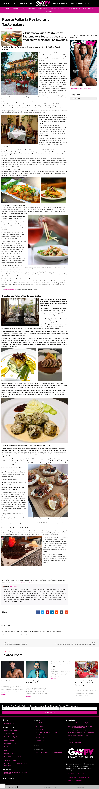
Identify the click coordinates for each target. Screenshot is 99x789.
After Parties (39, 726)
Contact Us (81, 774)
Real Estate (79, 3)
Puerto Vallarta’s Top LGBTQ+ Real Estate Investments (15, 764)
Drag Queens (39, 729)
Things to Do (65, 3)
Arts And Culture (72, 739)
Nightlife (22, 3)
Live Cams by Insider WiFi (11, 730)
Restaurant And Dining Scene (10, 634)
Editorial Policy (71, 777)
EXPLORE (4, 3)
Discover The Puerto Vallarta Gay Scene (34, 631)
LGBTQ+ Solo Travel (10, 753)
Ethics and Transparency (85, 777)
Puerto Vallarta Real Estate (27, 634)
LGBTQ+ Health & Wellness (54, 631)
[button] (38, 612)
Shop (83, 8)
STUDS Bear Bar (40, 741)
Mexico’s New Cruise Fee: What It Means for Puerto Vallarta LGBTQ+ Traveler (61, 664)
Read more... (4, 694)
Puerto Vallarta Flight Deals (11, 737)
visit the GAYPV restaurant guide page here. (24, 582)
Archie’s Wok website (10, 289)
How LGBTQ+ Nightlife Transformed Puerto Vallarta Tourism (48, 733)
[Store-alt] (18, 787)
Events (7, 8)
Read (89, 8)
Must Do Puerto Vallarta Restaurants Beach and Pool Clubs (49, 753)
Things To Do (70, 720)
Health (73, 3)
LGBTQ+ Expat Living (10, 743)
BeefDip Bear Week (9, 723)
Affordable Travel (9, 733)
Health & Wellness (42, 8)
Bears (5, 750)
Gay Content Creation (10, 760)
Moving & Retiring (9, 740)
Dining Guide (56, 3)
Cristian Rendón (6, 681)
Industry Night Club (41, 737)
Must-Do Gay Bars (41, 723)
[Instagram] (15, 787)
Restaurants (30, 8)
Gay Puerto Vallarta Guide (8, 631)
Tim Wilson (13, 586)
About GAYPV (71, 774)
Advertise (70, 780)
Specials (63, 8)
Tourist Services (73, 8)
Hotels (31, 3)
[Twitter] (10, 787)
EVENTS (14, 3)
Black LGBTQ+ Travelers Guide (12, 757)
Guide (86, 3)
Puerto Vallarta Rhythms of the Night (77, 723)
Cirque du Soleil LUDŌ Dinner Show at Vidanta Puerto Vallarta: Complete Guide (80, 726)
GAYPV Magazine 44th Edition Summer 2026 (82, 88)
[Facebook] (7, 787)
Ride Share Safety (9, 747)
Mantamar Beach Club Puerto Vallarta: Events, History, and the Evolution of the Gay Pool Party (80, 731)
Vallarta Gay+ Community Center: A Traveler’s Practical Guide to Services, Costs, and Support (86, 683)
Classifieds (49, 11)
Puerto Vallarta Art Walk (74, 742)
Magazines (79, 780)
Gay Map (19, 631)
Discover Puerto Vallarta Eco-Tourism (77, 735)
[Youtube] (12, 787)
